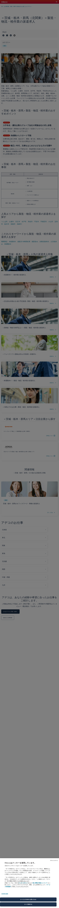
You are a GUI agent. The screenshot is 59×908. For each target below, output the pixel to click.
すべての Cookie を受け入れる (28, 899)
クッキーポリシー (23, 883)
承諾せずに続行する (54, 860)
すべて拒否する (28, 904)
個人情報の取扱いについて (40, 883)
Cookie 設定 (4, 893)
